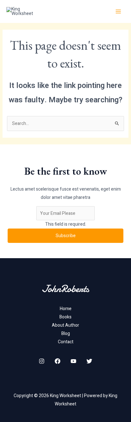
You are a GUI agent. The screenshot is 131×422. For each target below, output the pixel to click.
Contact (65, 341)
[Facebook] (57, 361)
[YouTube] (73, 361)
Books (65, 317)
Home (66, 308)
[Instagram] (42, 361)
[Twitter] (89, 361)
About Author (65, 325)
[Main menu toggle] (118, 11)
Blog (65, 333)
